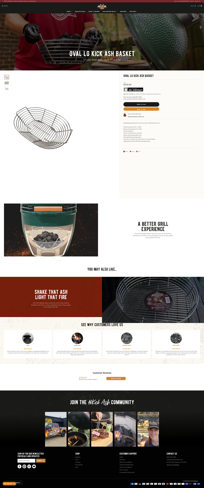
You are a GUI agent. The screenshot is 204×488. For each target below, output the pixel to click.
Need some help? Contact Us (136, 116)
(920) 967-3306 (171, 457)
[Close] (14, 483)
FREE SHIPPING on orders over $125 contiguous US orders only (20, 1)
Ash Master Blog (109, 11)
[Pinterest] (24, 466)
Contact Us (197, 1)
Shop (69, 11)
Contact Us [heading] (172, 453)
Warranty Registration (126, 465)
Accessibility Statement (127, 472)
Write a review (116, 378)
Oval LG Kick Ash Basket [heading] (102, 53)
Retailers (122, 459)
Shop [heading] (77, 453)
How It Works (94, 11)
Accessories (79, 465)
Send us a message (173, 465)
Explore (132, 11)
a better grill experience (153, 226)
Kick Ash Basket (193, 481)
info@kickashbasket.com (175, 459)
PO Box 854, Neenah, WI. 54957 (176, 462)
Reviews (123, 11)
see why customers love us (102, 325)
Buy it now (141, 109)
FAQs (191, 1)
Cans (76, 459)
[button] (141, 104)
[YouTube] (34, 466)
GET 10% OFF (8, 483)
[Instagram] (29, 466)
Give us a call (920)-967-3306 (181, 1)
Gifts (76, 467)
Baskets (77, 457)
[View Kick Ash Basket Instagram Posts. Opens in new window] (56, 429)
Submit (39, 460)
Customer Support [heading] (128, 453)
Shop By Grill (80, 11)
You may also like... (102, 269)
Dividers (77, 462)
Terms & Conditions (126, 467)
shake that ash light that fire (51, 294)
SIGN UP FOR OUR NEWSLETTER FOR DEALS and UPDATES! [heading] (31, 454)
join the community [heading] (102, 402)
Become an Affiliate (126, 462)
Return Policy (124, 470)
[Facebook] (19, 466)
